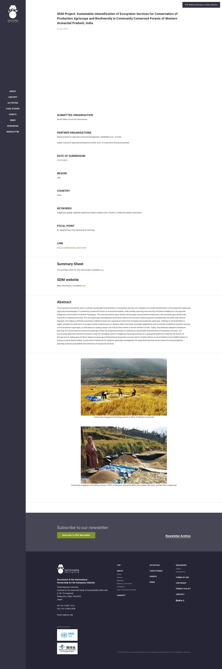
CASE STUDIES (13, 109)
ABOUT (13, 91)
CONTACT (180, 594)
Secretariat (121, 587)
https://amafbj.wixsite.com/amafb (71, 248)
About (119, 574)
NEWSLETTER (13, 132)
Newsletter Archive (178, 536)
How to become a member (126, 590)
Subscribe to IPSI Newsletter (76, 535)
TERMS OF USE (182, 577)
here (102, 270)
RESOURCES (12, 126)
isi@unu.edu (68, 615)
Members (120, 580)
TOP (119, 565)
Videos (178, 569)
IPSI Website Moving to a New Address (201, 5)
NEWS (13, 120)
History (119, 577)
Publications (180, 572)
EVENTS (13, 114)
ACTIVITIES (13, 103)
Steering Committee (124, 584)
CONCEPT (12, 97)
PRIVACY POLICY (183, 589)
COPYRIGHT (181, 583)
